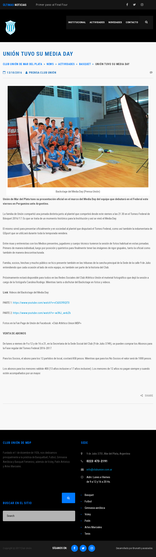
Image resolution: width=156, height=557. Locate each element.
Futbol (88, 501)
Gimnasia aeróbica (95, 508)
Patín (87, 520)
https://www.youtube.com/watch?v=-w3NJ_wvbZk (42, 313)
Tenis (87, 533)
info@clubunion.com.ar (99, 469)
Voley (88, 514)
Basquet (89, 495)
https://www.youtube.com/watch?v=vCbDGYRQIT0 (41, 302)
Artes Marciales (93, 527)
